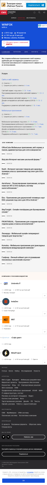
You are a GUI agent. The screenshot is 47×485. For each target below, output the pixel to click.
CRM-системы (23, 413)
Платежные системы (9, 415)
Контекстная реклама (10, 398)
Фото (22, 398)
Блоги (11, 371)
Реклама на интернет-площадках (14, 396)
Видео (31, 396)
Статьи (4, 371)
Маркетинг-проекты (9, 382)
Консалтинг (6, 385)
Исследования (26, 371)
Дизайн (26, 401)
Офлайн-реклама (8, 404)
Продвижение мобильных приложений (16, 390)
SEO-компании (7, 388)
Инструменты (31, 17)
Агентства (21, 17)
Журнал (13, 17)
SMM (40, 390)
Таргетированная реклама (12, 401)
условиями (30, 472)
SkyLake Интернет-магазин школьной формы (21, 159)
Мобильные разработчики (31, 380)
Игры (14, 385)
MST (13, 320)
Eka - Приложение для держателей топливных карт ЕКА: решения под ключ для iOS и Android (23, 199)
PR (32, 401)
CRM (16, 388)
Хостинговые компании (27, 415)
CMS (3, 413)
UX (19, 385)
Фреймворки (11, 413)
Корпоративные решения (31, 385)
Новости (37, 371)
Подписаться (23, 454)
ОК (23, 480)
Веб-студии (6, 380)
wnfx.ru (4, 27)
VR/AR (34, 390)
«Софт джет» (16, 338)
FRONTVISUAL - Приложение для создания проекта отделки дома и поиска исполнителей (23, 223)
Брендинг (15, 380)
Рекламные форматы (19, 424)
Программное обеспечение (29, 382)
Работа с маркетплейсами (27, 404)
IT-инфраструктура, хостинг (12, 393)
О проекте (6, 424)
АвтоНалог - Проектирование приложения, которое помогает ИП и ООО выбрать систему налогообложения (23, 185)
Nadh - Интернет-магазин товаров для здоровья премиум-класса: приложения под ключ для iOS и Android (22, 171)
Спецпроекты (7, 427)
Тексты (37, 401)
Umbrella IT (15, 284)
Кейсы (17, 371)
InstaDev (14, 302)
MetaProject (16, 353)
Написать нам (28, 437)
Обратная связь (35, 424)
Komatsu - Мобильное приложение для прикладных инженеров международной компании (23, 246)
